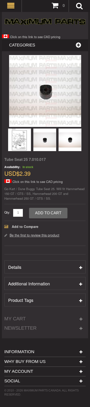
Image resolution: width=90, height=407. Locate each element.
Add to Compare (25, 226)
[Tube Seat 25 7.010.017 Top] (70, 139)
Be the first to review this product (34, 235)
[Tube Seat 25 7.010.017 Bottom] (44, 139)
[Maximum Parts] (45, 21)
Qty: (7, 212)
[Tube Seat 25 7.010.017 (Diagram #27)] (19, 139)
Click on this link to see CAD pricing (34, 36)
